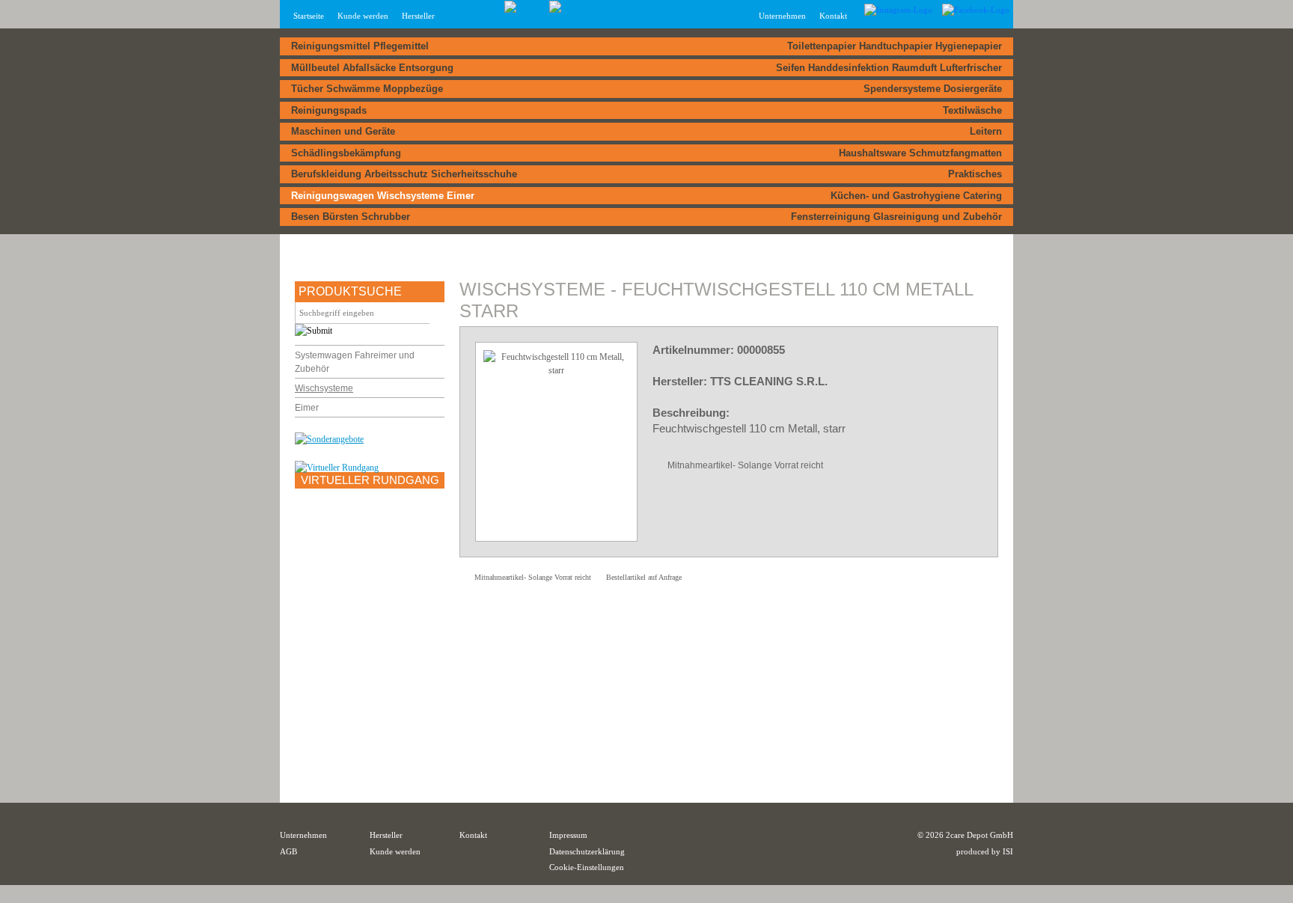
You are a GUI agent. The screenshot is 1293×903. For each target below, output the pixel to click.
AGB (288, 851)
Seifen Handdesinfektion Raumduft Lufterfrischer (889, 67)
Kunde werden (362, 15)
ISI (1008, 851)
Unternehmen (303, 834)
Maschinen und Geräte (343, 131)
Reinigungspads (329, 110)
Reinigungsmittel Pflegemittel (360, 46)
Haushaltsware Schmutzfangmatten (920, 153)
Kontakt (833, 15)
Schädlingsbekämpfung (346, 153)
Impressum (568, 834)
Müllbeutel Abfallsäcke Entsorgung (372, 67)
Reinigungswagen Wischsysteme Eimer (382, 195)
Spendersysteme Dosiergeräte (932, 88)
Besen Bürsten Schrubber (350, 216)
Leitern (986, 131)
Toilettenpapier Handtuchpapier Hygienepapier (894, 46)
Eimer (307, 407)
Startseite (308, 15)
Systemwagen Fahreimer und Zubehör (355, 362)
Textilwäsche (972, 110)
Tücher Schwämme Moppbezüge (367, 88)
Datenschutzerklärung (587, 851)
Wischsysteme (324, 388)
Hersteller (418, 15)
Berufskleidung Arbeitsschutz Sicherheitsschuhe (404, 174)
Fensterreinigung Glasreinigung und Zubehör (896, 216)
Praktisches (975, 174)
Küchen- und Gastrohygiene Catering (916, 195)
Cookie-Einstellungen (586, 867)
